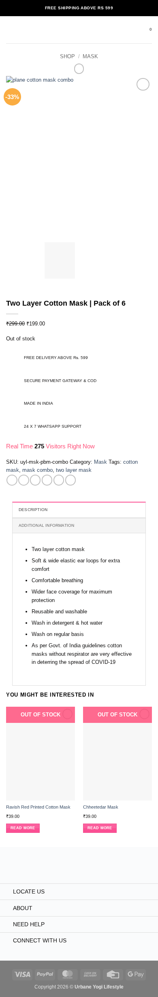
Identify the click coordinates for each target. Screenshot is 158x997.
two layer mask (74, 470)
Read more (23, 828)
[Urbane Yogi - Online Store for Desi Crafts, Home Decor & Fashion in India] (79, 29)
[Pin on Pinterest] (58, 480)
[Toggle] (6, 892)
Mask (90, 56)
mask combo (37, 470)
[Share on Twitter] (35, 480)
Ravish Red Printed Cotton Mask (38, 807)
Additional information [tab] (47, 525)
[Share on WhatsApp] (11, 480)
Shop (67, 56)
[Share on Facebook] (23, 480)
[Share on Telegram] (70, 480)
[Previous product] (79, 68)
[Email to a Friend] (47, 480)
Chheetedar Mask (100, 807)
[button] (10, 29)
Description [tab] (33, 509)
